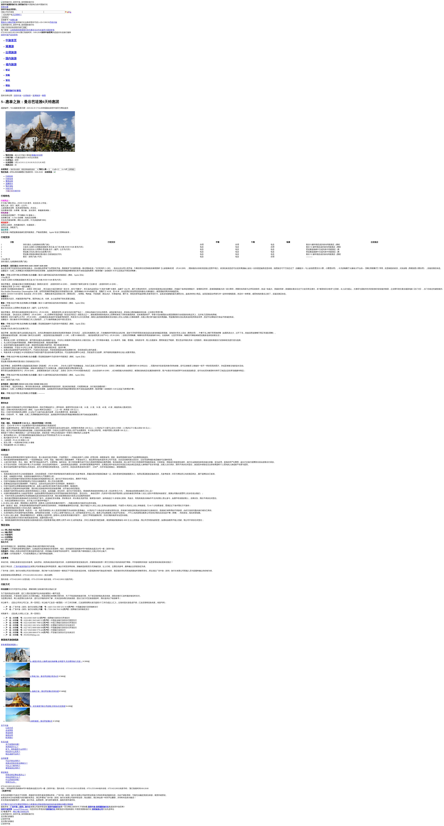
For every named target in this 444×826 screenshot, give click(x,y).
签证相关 (4, 772)
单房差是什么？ (12, 747)
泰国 (23, 30)
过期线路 (69, 804)
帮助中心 (4, 22)
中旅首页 (11, 40)
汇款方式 (9, 728)
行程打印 (16, 191)
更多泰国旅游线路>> (9, 645)
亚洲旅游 (36, 95)
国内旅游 (11, 58)
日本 (27, 30)
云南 (12, 30)
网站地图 (62, 804)
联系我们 (9, 738)
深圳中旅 (17, 95)
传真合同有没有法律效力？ (17, 763)
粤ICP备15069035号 (21, 812)
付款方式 (9, 188)
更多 (53, 30)
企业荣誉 (9, 730)
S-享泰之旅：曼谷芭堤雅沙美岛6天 (44, 676)
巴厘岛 (31, 30)
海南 (16, 30)
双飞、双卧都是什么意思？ (17, 749)
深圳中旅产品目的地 (9, 35)
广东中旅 (17, 566)
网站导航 (12, 22)
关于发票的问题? (12, 744)
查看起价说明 (37, 155)
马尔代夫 (38, 30)
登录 (3, 7)
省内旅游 (11, 64)
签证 (8, 70)
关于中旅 (4, 725)
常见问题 (4, 742)
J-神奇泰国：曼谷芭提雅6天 (41, 721)
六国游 (48, 30)
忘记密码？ (17, 15)
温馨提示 (9, 184)
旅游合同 (9, 735)
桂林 (19, 30)
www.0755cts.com (21, 809)
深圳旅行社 (26, 566)
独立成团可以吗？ (13, 754)
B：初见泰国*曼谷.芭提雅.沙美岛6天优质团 (47, 706)
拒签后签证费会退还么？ (16, 775)
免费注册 (14, 20)
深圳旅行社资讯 (13, 90)
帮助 (8, 85)
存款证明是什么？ (13, 777)
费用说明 (9, 181)
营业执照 (9, 733)
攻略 (8, 75)
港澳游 (10, 46)
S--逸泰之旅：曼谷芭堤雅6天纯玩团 (44, 691)
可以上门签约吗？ (13, 766)
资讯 (8, 80)
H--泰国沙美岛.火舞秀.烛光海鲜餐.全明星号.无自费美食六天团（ (56, 661)
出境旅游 (11, 52)
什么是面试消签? (12, 780)
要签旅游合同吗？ (13, 768)
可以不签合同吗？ (13, 761)
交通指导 (19, 804)
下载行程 (9, 191)
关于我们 (4, 804)
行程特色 (9, 176)
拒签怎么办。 (11, 782)
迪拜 (43, 30)
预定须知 (9, 186)
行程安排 (9, 179)
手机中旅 (53, 22)
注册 (6, 7)
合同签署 (4, 758)
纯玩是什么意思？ (13, 752)
